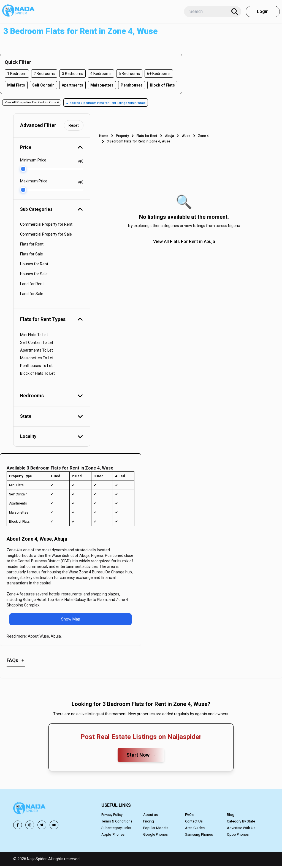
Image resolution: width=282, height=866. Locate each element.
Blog (230, 815)
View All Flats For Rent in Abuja (184, 241)
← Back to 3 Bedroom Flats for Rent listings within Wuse (105, 103)
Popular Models (155, 828)
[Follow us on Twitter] (41, 825)
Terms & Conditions (116, 821)
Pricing (148, 821)
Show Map (70, 619)
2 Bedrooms (44, 73)
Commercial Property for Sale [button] (46, 234)
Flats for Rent (147, 136)
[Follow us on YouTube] (54, 825)
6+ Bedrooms (158, 73)
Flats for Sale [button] (31, 254)
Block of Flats (162, 85)
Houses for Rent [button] (34, 264)
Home (103, 136)
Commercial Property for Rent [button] (46, 224)
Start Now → (141, 755)
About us (150, 815)
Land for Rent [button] (32, 284)
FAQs (189, 815)
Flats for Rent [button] (32, 244)
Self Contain (43, 85)
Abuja (169, 136)
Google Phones (155, 834)
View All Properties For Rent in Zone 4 (32, 102)
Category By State (241, 821)
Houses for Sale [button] (34, 274)
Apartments (72, 85)
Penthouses (132, 85)
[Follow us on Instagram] (29, 825)
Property (122, 136)
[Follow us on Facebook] (17, 825)
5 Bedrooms (129, 73)
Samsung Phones (199, 834)
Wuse (186, 136)
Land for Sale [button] (31, 294)
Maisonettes (101, 85)
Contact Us (194, 821)
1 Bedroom (16, 73)
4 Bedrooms (101, 73)
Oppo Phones (238, 834)
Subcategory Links (116, 828)
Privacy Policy (112, 815)
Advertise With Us (241, 828)
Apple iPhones (112, 834)
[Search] (234, 11)
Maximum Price (33, 181)
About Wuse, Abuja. (45, 636)
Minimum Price (33, 160)
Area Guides (195, 828)
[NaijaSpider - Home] (29, 809)
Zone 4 (203, 136)
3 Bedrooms (72, 73)
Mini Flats (16, 85)
